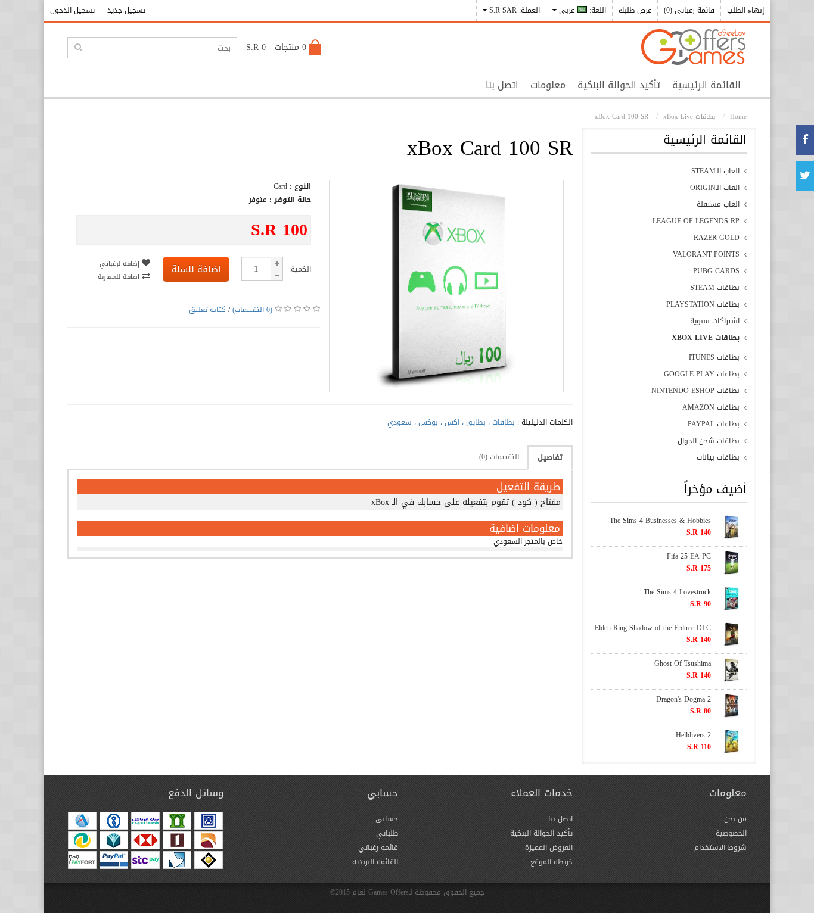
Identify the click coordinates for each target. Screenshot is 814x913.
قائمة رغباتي (378, 847)
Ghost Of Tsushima (682, 663)
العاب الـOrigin (715, 187)
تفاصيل (550, 457)
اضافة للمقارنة (120, 276)
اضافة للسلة (196, 269)
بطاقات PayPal (714, 424)
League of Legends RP (696, 221)
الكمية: (300, 269)
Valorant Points (706, 254)
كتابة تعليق (207, 309)
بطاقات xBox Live (706, 337)
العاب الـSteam (715, 170)
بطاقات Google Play (702, 374)
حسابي (386, 818)
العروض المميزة (549, 847)
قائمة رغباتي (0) (689, 10)
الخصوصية (731, 833)
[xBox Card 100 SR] (446, 386)
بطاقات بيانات (718, 457)
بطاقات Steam (715, 287)
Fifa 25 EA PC (689, 556)
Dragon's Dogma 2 (683, 699)
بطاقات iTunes (714, 357)
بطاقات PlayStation (703, 304)
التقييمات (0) (499, 456)
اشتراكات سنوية (715, 321)
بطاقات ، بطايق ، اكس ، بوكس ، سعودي (451, 422)
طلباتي (387, 833)
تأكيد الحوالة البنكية (618, 85)
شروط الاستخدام (720, 847)
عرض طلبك (635, 10)
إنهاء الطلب (745, 10)
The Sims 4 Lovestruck (677, 592)
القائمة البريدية (375, 861)
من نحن (735, 818)
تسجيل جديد (126, 10)
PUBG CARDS (716, 271)
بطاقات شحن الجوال (709, 440)
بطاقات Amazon (711, 407)
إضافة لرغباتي (121, 263)
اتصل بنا (502, 85)
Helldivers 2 (693, 735)
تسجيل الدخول (72, 10)
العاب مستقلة (718, 204)
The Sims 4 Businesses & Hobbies (660, 520)
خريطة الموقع (551, 861)
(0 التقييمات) (252, 309)
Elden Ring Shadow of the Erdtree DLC (653, 627)
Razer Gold (717, 237)
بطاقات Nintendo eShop (695, 390)
